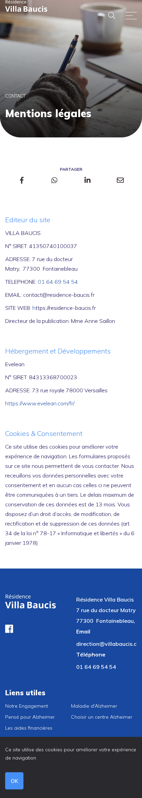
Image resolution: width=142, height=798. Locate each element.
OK (14, 781)
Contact (15, 96)
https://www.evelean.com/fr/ (39, 403)
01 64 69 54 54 (58, 281)
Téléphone (90, 654)
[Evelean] (26, 5)
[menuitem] (38, 706)
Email (83, 631)
